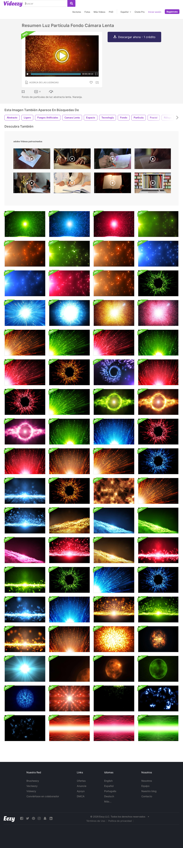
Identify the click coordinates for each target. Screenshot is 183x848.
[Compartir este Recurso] (98, 82)
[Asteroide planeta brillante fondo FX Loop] (158, 639)
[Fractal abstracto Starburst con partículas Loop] (113, 313)
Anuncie (81, 785)
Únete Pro (140, 12)
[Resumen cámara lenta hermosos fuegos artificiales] (158, 283)
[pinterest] (33, 818)
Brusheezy (32, 780)
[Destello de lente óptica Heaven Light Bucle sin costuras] (24, 669)
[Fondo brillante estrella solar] (69, 669)
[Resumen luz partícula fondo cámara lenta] (24, 224)
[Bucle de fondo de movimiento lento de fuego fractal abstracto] (113, 491)
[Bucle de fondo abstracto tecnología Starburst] (69, 698)
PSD (111, 12)
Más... (108, 801)
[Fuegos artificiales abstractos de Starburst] (113, 343)
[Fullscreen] (96, 74)
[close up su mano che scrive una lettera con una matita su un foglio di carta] (153, 159)
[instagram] (39, 818)
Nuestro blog (149, 791)
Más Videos (99, 12)
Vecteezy (32, 785)
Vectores (76, 12)
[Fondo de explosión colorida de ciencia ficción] (113, 639)
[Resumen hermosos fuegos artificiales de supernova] (24, 313)
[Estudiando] (112, 159)
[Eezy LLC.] (9, 818)
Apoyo (81, 791)
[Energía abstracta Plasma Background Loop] (113, 402)
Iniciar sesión (154, 12)
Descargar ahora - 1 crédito (136, 37)
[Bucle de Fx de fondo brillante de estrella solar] (113, 669)
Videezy (31, 791)
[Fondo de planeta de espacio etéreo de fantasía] (158, 669)
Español (108, 785)
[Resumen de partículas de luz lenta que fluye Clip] (24, 491)
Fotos (87, 12)
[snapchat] (45, 818)
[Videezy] (13, 4)
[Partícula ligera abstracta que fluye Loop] (24, 521)
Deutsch (109, 796)
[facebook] (21, 818)
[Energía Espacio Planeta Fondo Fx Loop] (24, 698)
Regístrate (172, 11)
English (108, 780)
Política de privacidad (120, 820)
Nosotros (146, 780)
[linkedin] (51, 818)
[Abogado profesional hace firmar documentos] (31, 184)
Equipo (145, 785)
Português (110, 791)
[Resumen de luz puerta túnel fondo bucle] (69, 728)
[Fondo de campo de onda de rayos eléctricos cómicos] (113, 698)
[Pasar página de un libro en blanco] (112, 184)
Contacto (146, 796)
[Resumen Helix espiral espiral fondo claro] (113, 372)
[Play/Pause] (27, 74)
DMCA (81, 796)
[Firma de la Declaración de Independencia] (72, 159)
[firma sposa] (72, 184)
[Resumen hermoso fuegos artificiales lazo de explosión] (69, 313)
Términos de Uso (95, 820)
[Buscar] (71, 3)
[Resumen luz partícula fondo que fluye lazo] (158, 224)
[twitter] (27, 818)
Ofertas (81, 780)
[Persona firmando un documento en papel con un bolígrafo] (31, 159)
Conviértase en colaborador (42, 796)
